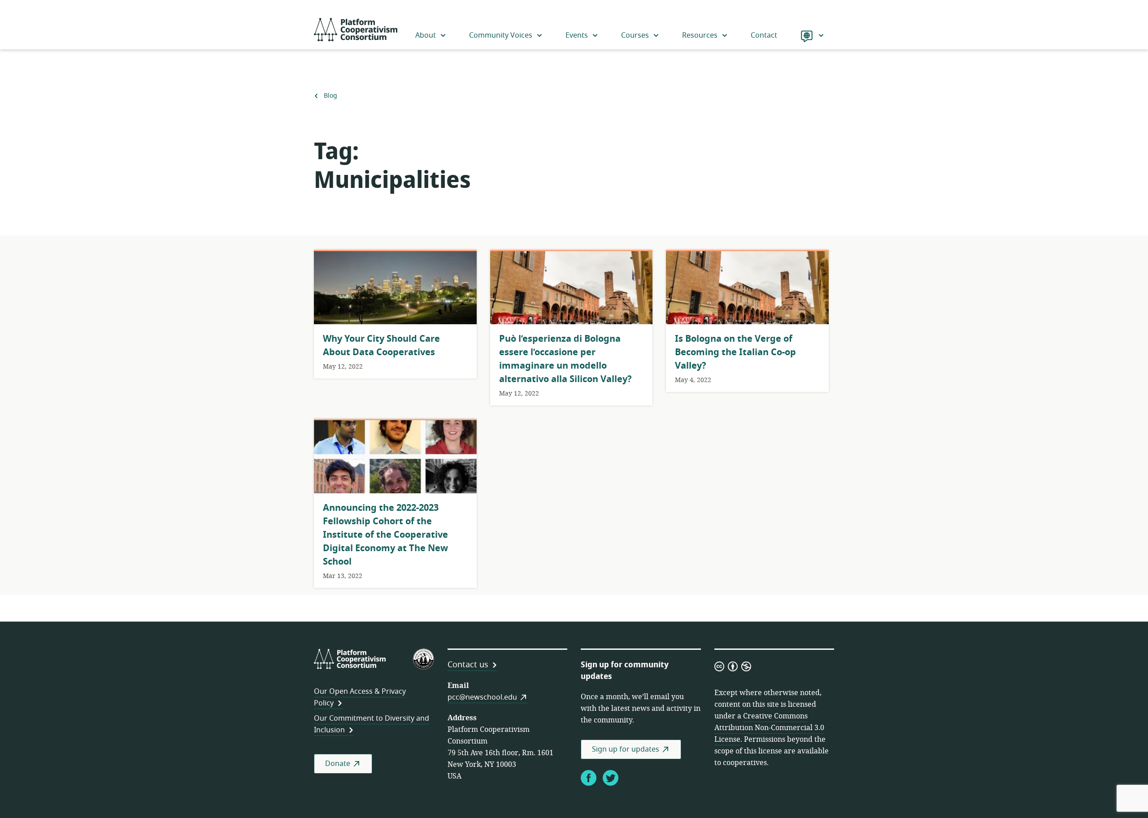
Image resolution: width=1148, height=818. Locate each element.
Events (576, 35)
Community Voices (500, 35)
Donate (337, 763)
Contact (764, 35)
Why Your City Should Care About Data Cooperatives (381, 345)
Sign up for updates (625, 749)
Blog (330, 96)
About (425, 35)
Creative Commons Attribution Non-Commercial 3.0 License (769, 728)
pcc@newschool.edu (482, 697)
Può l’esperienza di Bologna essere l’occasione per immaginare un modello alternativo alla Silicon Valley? (565, 359)
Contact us (468, 664)
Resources (700, 35)
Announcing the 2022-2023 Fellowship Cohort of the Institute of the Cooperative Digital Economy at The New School (385, 534)
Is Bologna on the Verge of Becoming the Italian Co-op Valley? (735, 352)
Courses (635, 35)
